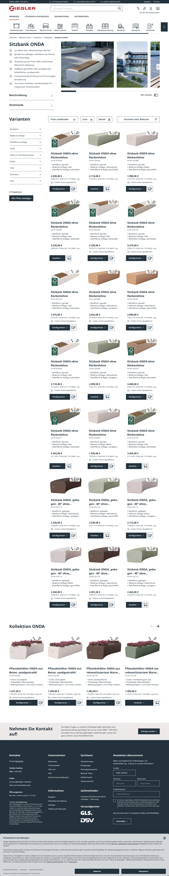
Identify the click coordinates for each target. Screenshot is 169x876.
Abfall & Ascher (86, 777)
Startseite (13, 37)
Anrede (116, 768)
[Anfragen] (73, 189)
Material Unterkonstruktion (22, 155)
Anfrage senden (148, 731)
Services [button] (157, 2)
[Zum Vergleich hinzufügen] (72, 132)
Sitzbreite (14, 174)
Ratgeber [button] (147, 2)
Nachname (141, 779)
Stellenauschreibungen (57, 809)
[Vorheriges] (152, 626)
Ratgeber (51, 797)
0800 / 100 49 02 (15, 771)
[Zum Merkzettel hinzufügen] (77, 132)
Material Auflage (17, 135)
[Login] (151, 8)
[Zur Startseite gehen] (22, 8)
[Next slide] (164, 27)
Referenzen (52, 761)
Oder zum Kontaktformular (20, 785)
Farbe (12, 148)
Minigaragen (86, 765)
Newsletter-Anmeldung (57, 801)
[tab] (16, 28)
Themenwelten (54, 765)
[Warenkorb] (157, 8)
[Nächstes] (158, 626)
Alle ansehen (147, 95)
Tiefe (12, 168)
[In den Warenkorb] (107, 189)
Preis (12, 181)
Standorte (19, 761)
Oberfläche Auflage (18, 142)
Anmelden (121, 821)
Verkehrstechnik (87, 781)
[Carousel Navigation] (155, 626)
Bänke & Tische (87, 773)
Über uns (51, 769)
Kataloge (51, 805)
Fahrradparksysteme (89, 769)
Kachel (102, 119)
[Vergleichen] (138, 8)
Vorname (116, 779)
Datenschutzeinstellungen (58, 777)
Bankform (14, 129)
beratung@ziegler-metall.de (20, 782)
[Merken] (144, 8)
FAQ (49, 773)
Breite (12, 161)
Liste (85, 119)
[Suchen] (120, 8)
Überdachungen (87, 761)
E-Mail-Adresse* (119, 789)
